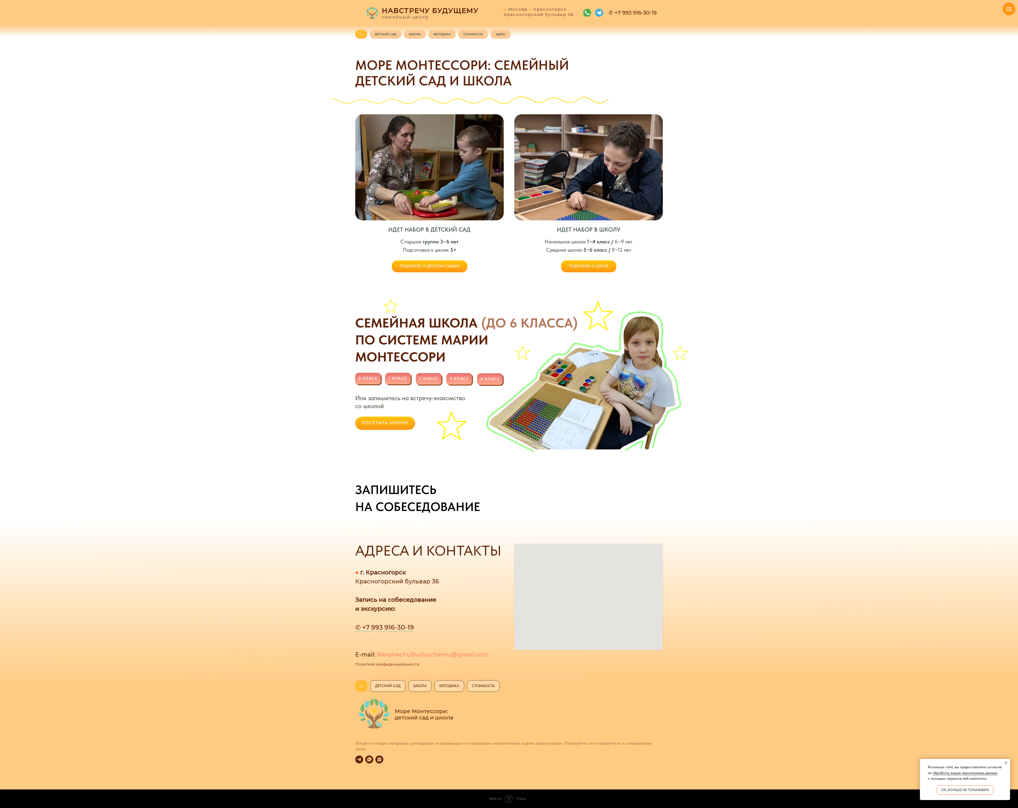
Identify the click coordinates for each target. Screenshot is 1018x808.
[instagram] (379, 759)
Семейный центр (405, 17)
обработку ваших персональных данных (965, 773)
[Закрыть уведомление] (1006, 763)
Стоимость (473, 34)
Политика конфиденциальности (387, 664)
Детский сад (385, 34)
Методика (442, 34)
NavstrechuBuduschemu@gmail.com (433, 654)
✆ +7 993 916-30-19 (384, 627)
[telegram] (359, 759)
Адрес (501, 34)
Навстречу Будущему (430, 10)
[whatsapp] (369, 759)
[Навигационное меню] (1009, 9)
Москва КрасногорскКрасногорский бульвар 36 (539, 12)
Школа (415, 34)
